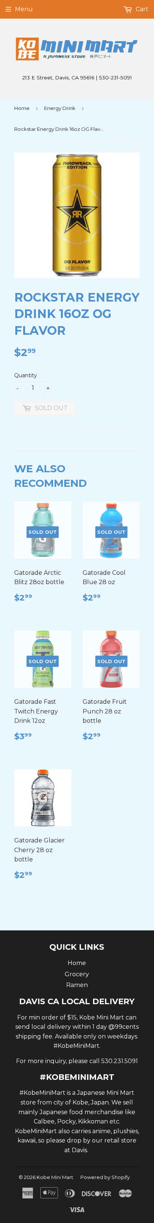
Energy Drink (60, 108)
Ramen (77, 985)
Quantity (25, 375)
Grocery (77, 974)
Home (22, 108)
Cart (141, 9)
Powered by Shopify (105, 1177)
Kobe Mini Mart (55, 1177)
